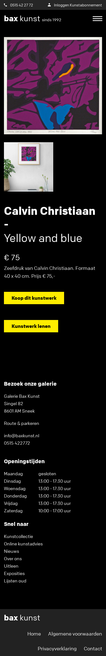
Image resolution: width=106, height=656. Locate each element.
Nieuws (11, 551)
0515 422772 (17, 443)
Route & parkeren (21, 423)
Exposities (14, 573)
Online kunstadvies (23, 543)
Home (34, 634)
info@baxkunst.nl (21, 435)
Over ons (13, 558)
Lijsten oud (15, 580)
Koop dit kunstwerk (34, 298)
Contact (93, 648)
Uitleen (11, 566)
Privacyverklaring (57, 648)
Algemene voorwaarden (75, 634)
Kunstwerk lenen (31, 326)
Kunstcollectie (18, 536)
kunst (32, 18)
